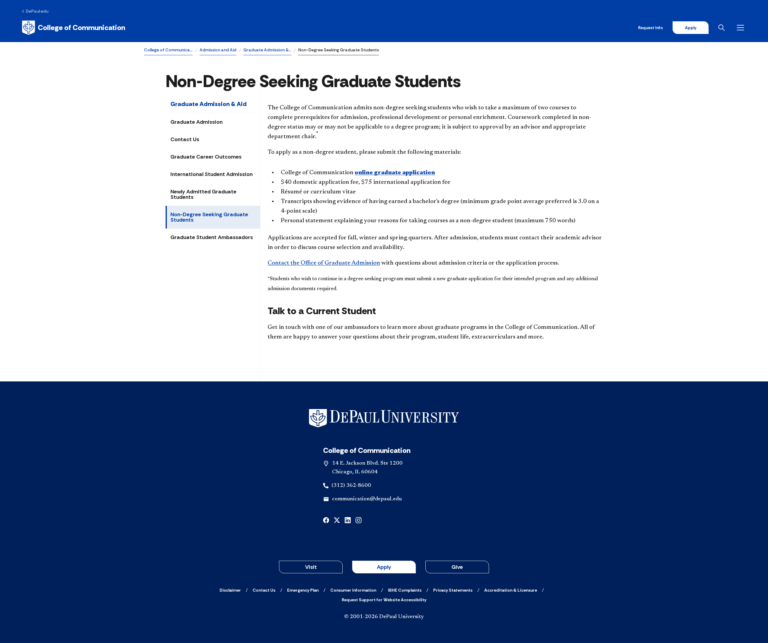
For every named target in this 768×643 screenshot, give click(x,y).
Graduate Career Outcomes (206, 156)
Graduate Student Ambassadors (211, 237)
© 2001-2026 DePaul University (384, 617)
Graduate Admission (196, 122)
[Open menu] (741, 27)
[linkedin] (348, 520)
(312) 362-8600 (351, 485)
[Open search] (722, 27)
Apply (690, 27)
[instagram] (359, 520)
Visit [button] (311, 567)
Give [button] (457, 567)
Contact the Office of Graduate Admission (324, 263)
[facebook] (326, 520)
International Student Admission (211, 174)
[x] (337, 520)
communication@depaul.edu (367, 499)
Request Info (650, 27)
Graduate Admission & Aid (208, 104)
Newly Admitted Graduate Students (203, 194)
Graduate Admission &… (267, 50)
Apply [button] (384, 567)
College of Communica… (168, 50)
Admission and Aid (218, 50)
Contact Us (184, 139)
